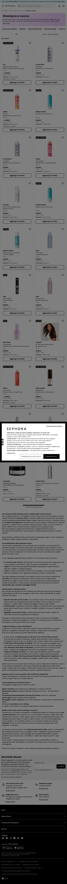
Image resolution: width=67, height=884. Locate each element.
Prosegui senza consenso (54, 426)
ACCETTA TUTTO (51, 456)
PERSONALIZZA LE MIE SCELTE (31, 456)
